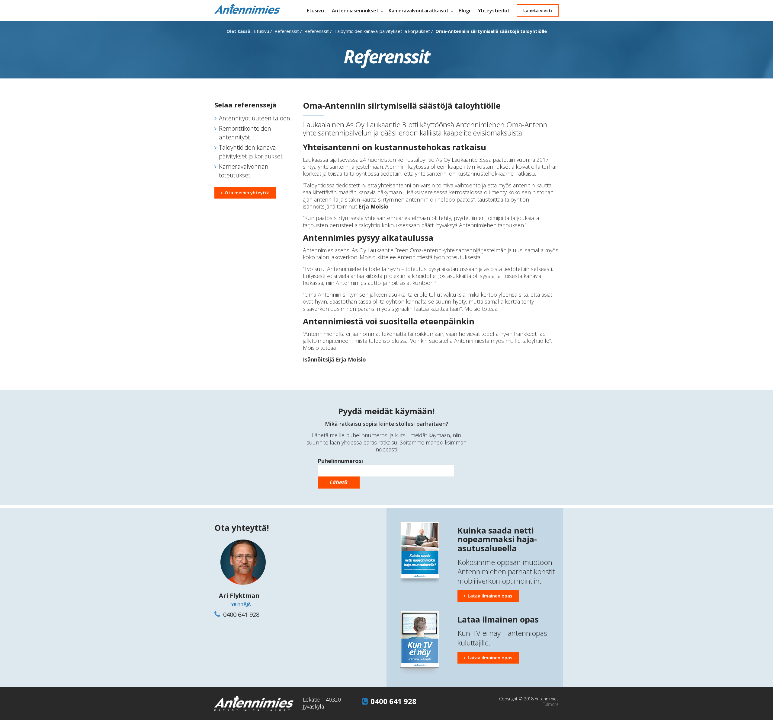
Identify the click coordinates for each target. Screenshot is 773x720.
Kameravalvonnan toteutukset (243, 170)
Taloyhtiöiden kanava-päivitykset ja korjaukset (382, 31)
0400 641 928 (393, 701)
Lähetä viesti (537, 10)
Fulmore (551, 704)
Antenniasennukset (355, 10)
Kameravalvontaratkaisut (419, 10)
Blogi (464, 10)
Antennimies (247, 9)
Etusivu (315, 10)
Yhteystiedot (494, 10)
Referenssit (286, 31)
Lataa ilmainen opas (490, 596)
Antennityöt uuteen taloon (254, 118)
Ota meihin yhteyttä (247, 193)
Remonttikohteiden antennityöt (245, 132)
